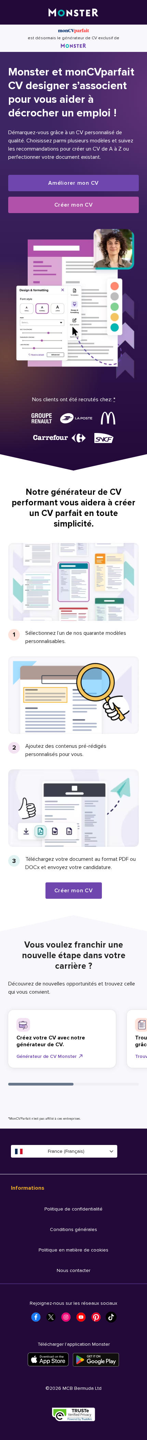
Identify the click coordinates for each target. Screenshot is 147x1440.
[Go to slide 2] (106, 1084)
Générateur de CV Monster (46, 1056)
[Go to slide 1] (41, 1084)
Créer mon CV (73, 204)
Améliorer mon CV (73, 183)
